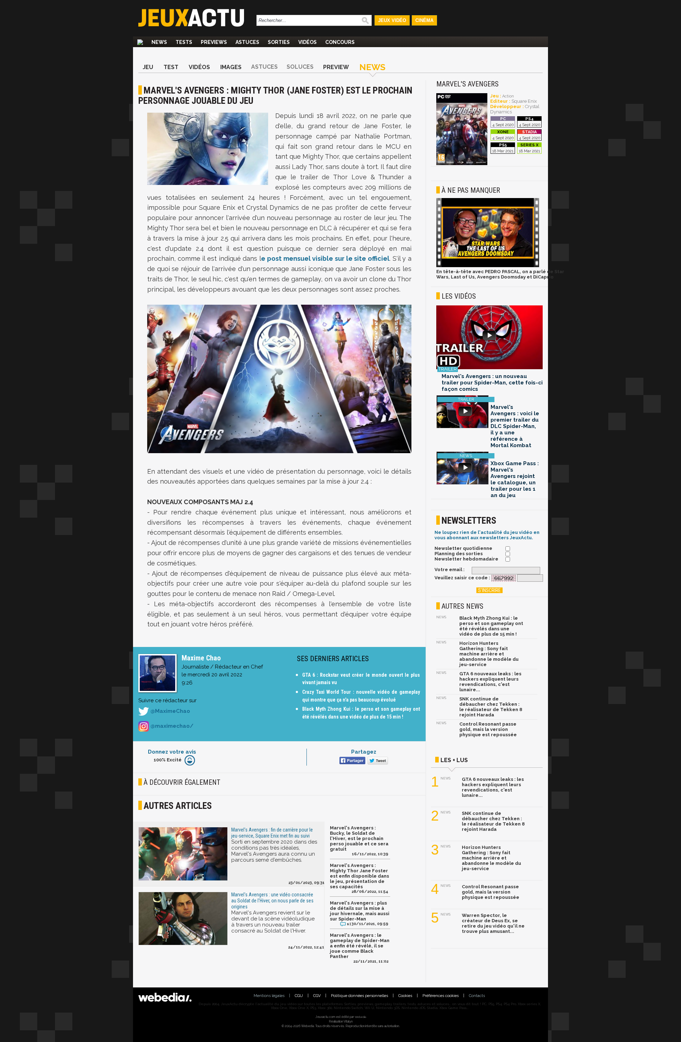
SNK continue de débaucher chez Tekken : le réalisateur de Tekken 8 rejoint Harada (490, 706)
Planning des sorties (458, 553)
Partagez (363, 752)
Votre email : (449, 569)
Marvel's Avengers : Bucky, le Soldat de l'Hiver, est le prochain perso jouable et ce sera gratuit (359, 838)
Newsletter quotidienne (463, 548)
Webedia (360, 1017)
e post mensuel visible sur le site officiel (325, 258)
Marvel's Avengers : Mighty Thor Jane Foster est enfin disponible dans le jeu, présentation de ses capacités (359, 876)
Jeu (148, 67)
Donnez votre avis (172, 752)
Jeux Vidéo (392, 20)
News (159, 42)
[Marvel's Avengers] (461, 164)
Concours (340, 42)
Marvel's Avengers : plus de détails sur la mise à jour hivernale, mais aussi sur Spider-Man (359, 911)
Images (231, 67)
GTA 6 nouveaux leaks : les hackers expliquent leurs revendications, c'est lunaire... (490, 681)
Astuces (247, 42)
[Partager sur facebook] (352, 761)
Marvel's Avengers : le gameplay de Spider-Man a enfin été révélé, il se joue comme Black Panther (359, 946)
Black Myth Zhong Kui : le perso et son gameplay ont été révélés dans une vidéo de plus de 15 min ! (491, 626)
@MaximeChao (169, 711)
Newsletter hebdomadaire (466, 559)
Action (508, 96)
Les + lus (454, 760)
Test (171, 67)
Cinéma (424, 20)
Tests (184, 42)
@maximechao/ (171, 726)
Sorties (279, 42)
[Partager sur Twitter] (377, 761)
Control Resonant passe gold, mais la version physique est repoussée (488, 729)
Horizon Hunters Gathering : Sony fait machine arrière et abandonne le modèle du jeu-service (489, 654)
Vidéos (307, 42)
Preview (336, 67)
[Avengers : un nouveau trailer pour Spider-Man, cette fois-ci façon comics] (489, 337)
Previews (214, 42)
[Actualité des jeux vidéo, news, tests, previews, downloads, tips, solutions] (140, 42)
